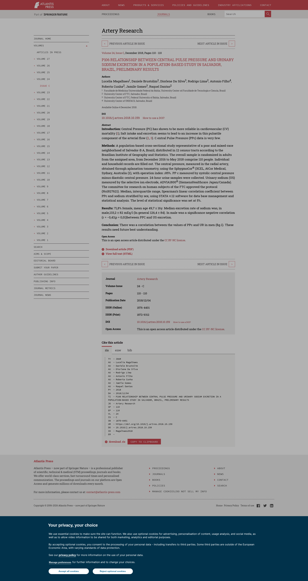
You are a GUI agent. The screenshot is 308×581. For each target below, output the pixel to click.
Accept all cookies (69, 571)
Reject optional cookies (113, 571)
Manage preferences (60, 562)
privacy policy (67, 555)
